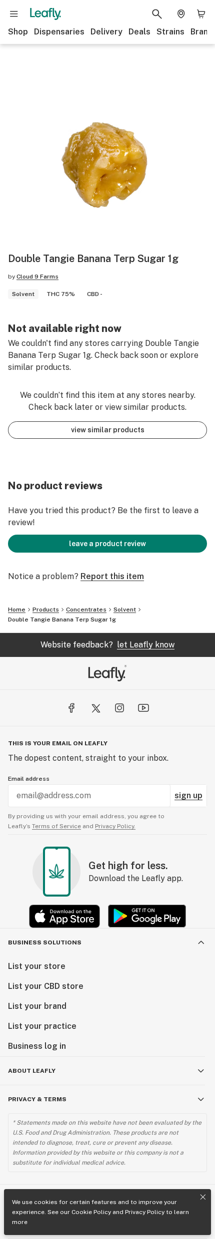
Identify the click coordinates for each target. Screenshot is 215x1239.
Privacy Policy (144, 1212)
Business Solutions (45, 942)
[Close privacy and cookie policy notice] (203, 1197)
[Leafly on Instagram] (120, 708)
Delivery (106, 31)
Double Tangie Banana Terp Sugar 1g (62, 619)
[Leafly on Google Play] (147, 916)
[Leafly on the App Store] (64, 916)
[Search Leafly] (157, 14)
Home (17, 609)
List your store (37, 966)
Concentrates (86, 609)
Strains (170, 31)
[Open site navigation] (14, 14)
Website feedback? (107, 644)
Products (45, 609)
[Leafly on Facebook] (72, 708)
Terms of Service (56, 826)
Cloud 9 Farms (37, 276)
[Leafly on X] (96, 708)
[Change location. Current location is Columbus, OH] (181, 14)
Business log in (37, 1046)
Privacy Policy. (115, 826)
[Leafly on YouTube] (144, 708)
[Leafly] (45, 14)
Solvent (125, 609)
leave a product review (107, 544)
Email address (29, 778)
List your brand (37, 1006)
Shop (18, 31)
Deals (139, 31)
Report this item (112, 576)
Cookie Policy (91, 1212)
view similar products (107, 430)
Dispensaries (59, 31)
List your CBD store (46, 986)
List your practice (42, 1026)
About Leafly (32, 1070)
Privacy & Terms (37, 1099)
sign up (188, 795)
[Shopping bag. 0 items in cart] (201, 14)
